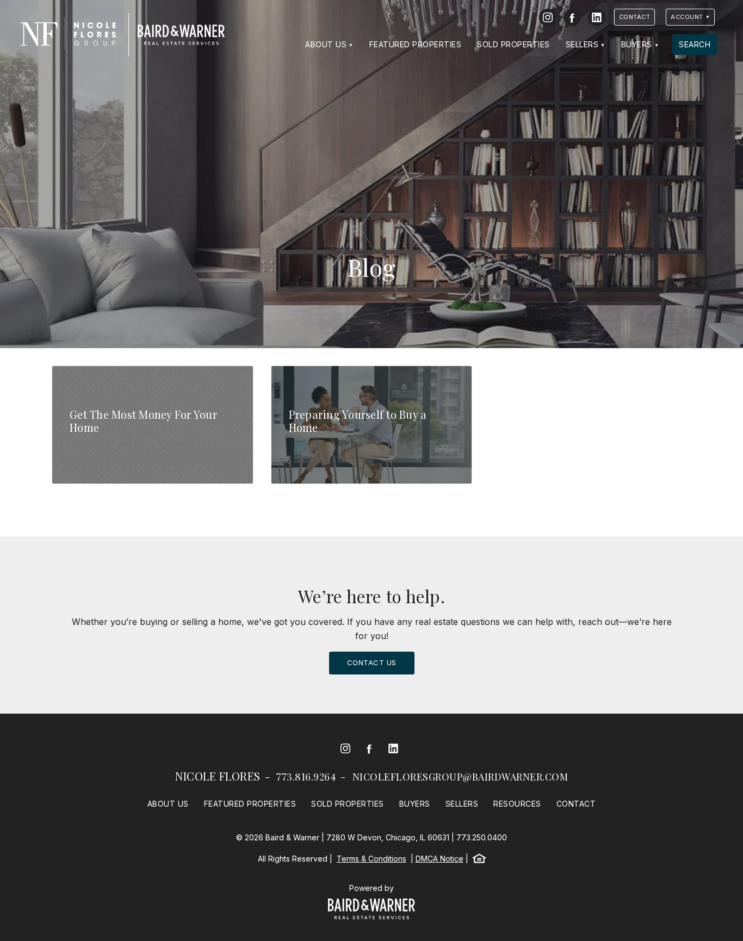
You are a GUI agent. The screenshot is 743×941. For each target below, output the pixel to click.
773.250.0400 (481, 837)
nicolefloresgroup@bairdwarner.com (460, 776)
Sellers (582, 44)
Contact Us (372, 662)
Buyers (636, 44)
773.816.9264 (306, 776)
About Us (325, 44)
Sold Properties (513, 44)
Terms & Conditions (371, 858)
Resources (517, 803)
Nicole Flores (218, 776)
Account (687, 17)
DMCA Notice (439, 858)
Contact (635, 17)
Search (694, 44)
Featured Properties (415, 44)
